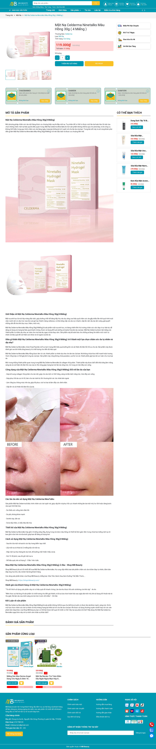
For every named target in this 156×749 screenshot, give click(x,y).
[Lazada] (132, 711)
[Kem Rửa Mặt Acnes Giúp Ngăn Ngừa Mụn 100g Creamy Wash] (124, 185)
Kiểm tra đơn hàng (112, 10)
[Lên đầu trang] (151, 741)
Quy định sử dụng (73, 717)
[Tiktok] (142, 705)
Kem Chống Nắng (38, 7)
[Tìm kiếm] (96, 3)
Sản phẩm (74, 10)
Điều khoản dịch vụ (103, 717)
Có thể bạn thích (129, 112)
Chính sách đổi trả (74, 713)
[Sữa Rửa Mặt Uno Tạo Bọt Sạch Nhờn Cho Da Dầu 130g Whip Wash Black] (124, 155)
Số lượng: (58, 53)
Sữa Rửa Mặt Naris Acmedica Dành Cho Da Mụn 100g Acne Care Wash (139, 166)
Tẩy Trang (47, 7)
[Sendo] (142, 711)
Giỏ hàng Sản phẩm (144, 4)
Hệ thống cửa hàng (14, 734)
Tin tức (88, 10)
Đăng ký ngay (140, 733)
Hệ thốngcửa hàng (121, 4)
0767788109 (18, 722)
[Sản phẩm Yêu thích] (127, 4)
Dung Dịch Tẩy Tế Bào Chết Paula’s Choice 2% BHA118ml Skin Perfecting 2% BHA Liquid (140, 121)
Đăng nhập (111, 3)
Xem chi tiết (136, 127)
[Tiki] (137, 711)
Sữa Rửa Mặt (61, 7)
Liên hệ (97, 10)
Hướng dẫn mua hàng (104, 704)
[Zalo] (127, 705)
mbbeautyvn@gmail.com (19, 725)
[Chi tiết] (48, 91)
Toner (54, 7)
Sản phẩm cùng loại (20, 633)
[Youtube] (137, 705)
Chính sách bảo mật (74, 704)
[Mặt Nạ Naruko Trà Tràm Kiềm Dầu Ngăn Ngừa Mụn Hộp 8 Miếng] (49, 654)
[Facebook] (132, 705)
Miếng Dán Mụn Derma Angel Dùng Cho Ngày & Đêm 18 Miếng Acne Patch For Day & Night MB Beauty (19, 677)
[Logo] (19, 4)
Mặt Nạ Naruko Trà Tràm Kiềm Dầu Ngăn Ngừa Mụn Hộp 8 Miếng (48, 677)
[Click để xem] (28, 46)
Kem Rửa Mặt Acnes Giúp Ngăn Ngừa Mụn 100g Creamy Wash (139, 181)
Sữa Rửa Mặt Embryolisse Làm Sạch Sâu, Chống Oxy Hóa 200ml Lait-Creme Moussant (140, 136)
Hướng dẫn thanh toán (104, 708)
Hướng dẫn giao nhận (104, 713)
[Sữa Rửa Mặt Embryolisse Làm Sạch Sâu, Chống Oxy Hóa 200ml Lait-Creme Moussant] (124, 140)
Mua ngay (99, 63)
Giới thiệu (63, 10)
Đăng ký (110, 4)
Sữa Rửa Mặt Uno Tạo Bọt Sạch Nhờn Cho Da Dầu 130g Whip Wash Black (139, 151)
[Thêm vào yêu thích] (21, 683)
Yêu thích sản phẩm (133, 4)
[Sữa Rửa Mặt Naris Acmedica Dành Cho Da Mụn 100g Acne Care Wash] (124, 170)
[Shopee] (127, 711)
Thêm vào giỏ (137, 142)
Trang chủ (50, 10)
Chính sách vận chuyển (75, 708)
